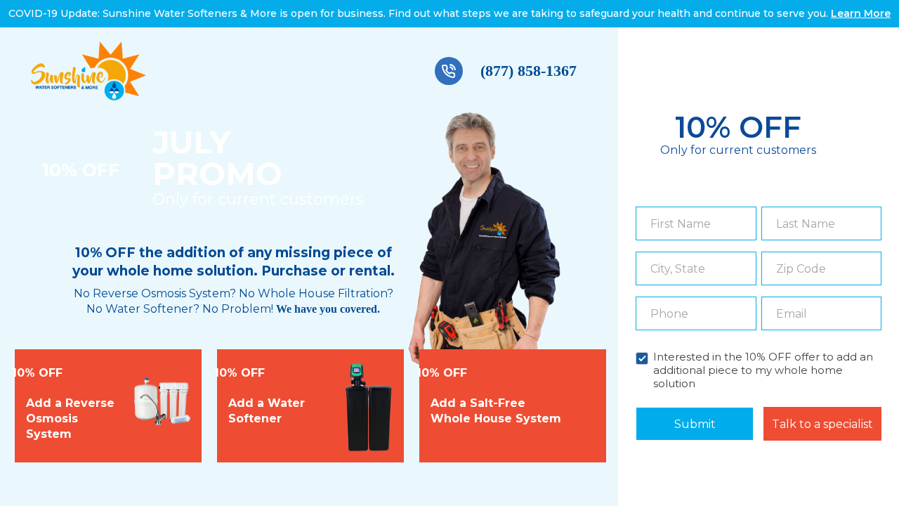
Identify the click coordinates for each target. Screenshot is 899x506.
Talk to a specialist (822, 424)
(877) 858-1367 (528, 70)
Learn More (861, 13)
